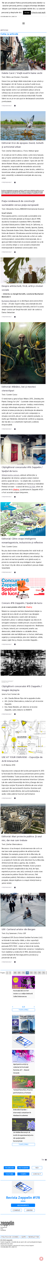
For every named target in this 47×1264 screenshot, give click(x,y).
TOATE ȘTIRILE (23, 1010)
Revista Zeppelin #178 (23, 1198)
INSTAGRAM (23, 1167)
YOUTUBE (9, 1174)
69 (19, 972)
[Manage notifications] (41, 1259)
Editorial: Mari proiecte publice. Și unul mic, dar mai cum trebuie (22, 838)
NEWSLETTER (33, 1237)
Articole (4, 30)
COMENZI (16, 1210)
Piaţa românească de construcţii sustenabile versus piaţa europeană (20, 203)
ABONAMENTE (23, 1205)
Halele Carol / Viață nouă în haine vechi (22, 73)
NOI (37, 1167)
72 (31, 972)
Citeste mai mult (38, 12)
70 (23, 972)
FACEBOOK (9, 1167)
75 (43, 972)
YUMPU (23, 1174)
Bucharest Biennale (9, 301)
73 (35, 972)
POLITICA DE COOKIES (10, 1237)
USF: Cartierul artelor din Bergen (18, 929)
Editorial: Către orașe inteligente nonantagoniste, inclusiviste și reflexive (22, 541)
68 (15, 972)
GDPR (23, 1237)
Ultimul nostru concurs (10, 475)
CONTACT (37, 1174)
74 (39, 972)
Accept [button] (26, 12)
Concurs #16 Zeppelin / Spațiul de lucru (22, 603)
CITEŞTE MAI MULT (7, 106)
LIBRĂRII (29, 1210)
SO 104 (32, 486)
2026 (23, 1201)
